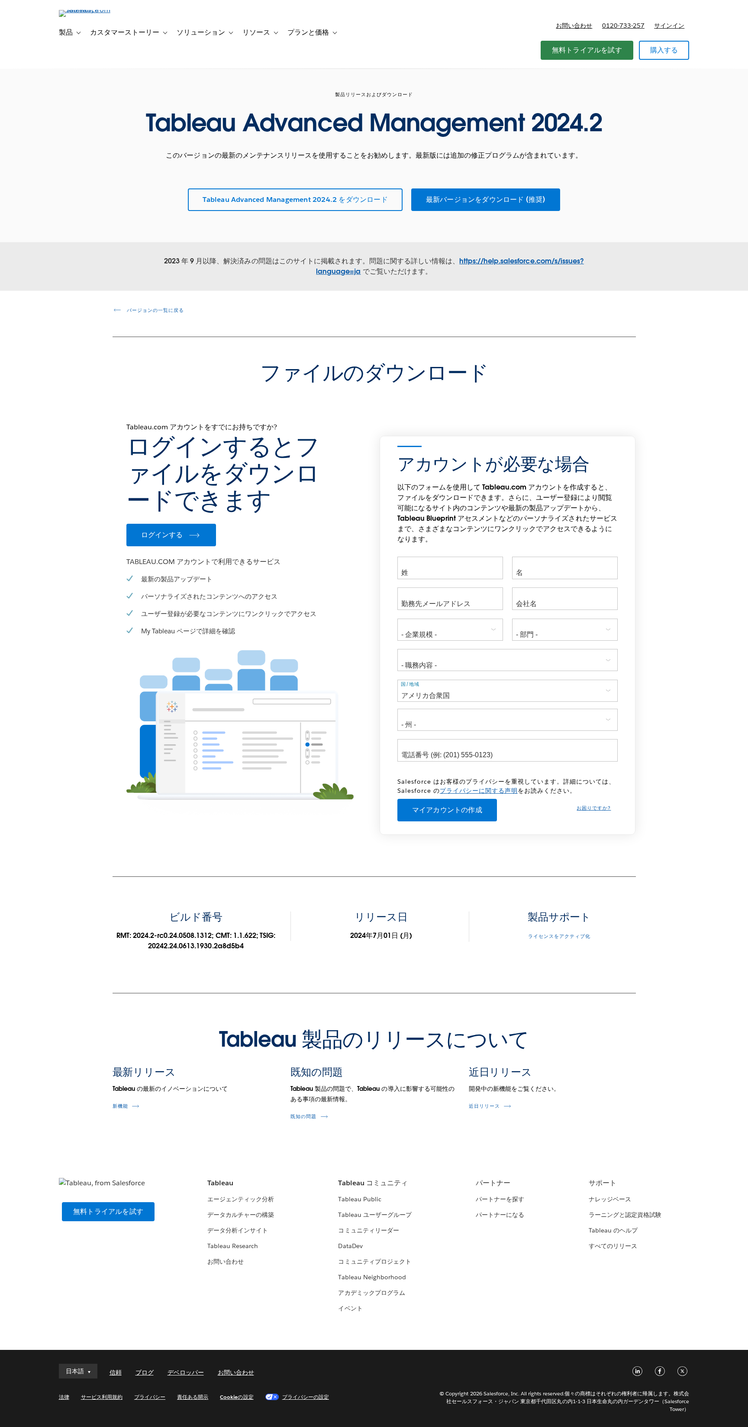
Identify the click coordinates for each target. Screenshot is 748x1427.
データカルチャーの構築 (240, 1215)
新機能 (120, 1106)
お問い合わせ (574, 25)
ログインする (162, 534)
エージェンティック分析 (240, 1199)
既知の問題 (316, 1072)
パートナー (493, 1182)
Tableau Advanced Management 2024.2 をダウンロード (295, 199)
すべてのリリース (613, 1246)
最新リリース (144, 1072)
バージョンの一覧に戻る (154, 310)
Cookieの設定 (236, 1397)
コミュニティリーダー (368, 1230)
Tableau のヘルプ (613, 1230)
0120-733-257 (623, 25)
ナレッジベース (610, 1199)
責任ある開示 (192, 1397)
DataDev (350, 1246)
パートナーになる (500, 1215)
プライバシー (149, 1397)
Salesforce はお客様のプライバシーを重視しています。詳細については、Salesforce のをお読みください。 (506, 786)
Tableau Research (232, 1246)
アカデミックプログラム (371, 1293)
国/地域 (410, 684)
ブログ (144, 1372)
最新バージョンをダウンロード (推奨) (485, 199)
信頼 (116, 1372)
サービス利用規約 (102, 1397)
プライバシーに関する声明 (479, 791)
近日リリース (500, 1072)
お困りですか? (594, 808)
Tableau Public (359, 1199)
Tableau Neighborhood (372, 1277)
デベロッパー (186, 1372)
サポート (602, 1182)
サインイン (669, 25)
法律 (64, 1397)
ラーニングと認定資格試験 (625, 1215)
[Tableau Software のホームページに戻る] (95, 9)
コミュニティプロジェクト (374, 1261)
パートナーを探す (500, 1199)
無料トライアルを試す (587, 50)
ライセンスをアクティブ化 (559, 936)
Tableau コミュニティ (372, 1182)
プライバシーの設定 (305, 1397)
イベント (350, 1308)
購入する (664, 50)
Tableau (220, 1182)
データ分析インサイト (237, 1230)
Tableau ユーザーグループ (374, 1215)
